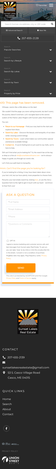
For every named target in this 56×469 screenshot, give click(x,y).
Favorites (42, 5)
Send (21, 268)
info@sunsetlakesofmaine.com (28, 155)
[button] (52, 24)
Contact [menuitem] (7, 414)
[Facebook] (6, 429)
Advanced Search (15, 30)
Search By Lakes (12, 71)
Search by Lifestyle (13, 61)
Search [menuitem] (7, 404)
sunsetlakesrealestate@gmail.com (25, 367)
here (36, 180)
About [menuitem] (6, 409)
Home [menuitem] (6, 399)
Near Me (42, 30)
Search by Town (11, 82)
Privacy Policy (11, 278)
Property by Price (12, 93)
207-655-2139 (30, 38)
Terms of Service (25, 278)
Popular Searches (12, 50)
